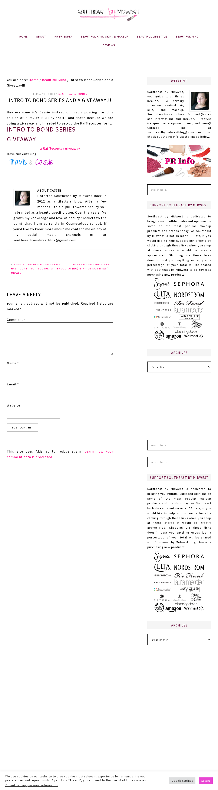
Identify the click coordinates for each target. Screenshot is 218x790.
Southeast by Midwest (109, 15)
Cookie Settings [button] (182, 781)
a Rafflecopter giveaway (60, 148)
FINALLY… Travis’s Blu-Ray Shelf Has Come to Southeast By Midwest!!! (35, 268)
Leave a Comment (78, 94)
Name (13, 363)
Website (13, 405)
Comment (16, 319)
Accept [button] (205, 781)
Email (13, 384)
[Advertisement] (109, 65)
